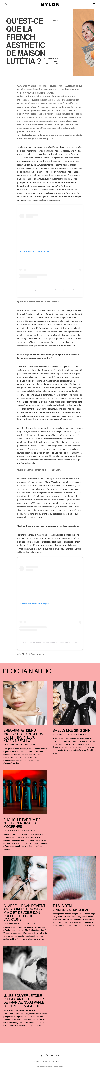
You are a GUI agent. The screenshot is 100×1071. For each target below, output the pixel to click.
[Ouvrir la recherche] (6, 4)
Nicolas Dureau (13, 924)
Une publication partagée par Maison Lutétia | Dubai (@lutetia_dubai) (50, 642)
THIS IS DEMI (63, 905)
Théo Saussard (13, 831)
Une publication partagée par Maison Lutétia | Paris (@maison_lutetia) (50, 290)
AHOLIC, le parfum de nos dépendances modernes (22, 823)
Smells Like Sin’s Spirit (73, 730)
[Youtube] (57, 1056)
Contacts (46, 1062)
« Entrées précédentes (8, 1032)
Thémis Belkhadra (63, 910)
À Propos (37, 1062)
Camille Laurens (63, 735)
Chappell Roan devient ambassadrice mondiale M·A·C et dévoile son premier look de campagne (24, 912)
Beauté (32, 745)
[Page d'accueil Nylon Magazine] (50, 4)
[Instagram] (47, 1056)
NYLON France (12, 745)
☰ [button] (94, 4)
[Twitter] (52, 1056)
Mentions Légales (59, 1062)
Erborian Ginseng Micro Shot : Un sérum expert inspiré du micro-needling (23, 735)
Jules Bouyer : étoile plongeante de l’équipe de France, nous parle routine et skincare (24, 1000)
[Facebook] (41, 1056)
